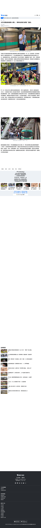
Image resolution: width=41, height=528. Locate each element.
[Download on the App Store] (17, 521)
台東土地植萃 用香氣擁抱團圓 (20, 173)
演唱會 (2, 168)
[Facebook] (15, 483)
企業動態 (2, 506)
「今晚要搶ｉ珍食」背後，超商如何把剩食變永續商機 (12, 17)
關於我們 (2, 488)
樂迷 (16, 168)
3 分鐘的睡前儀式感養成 (20, 175)
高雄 (13, 168)
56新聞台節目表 (3, 490)
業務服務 (2, 514)
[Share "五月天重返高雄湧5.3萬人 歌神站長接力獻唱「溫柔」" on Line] (37, 15)
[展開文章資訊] (39, 25)
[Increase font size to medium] (35, 15)
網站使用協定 (3, 498)
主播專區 (2, 508)
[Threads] (19, 483)
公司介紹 (2, 504)
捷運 (6, 168)
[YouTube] (23, 483)
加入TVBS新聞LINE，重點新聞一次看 (20, 192)
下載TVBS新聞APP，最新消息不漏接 (20, 191)
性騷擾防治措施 (3, 496)
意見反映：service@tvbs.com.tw (20, 479)
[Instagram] (21, 483)
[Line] (17, 483)
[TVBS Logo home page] (4, 15)
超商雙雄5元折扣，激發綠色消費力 (20, 179)
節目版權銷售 (3, 511)
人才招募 (2, 507)
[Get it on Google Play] (24, 521)
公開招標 (2, 513)
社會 (3, 20)
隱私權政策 (2, 495)
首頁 (1, 20)
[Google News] (25, 483)
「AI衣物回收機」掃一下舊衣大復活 (20, 181)
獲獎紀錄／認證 (3, 517)
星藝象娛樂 (2, 510)
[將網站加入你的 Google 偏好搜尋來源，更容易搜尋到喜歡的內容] (20, 195)
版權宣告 (2, 499)
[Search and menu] (39, 15)
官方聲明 (2, 515)
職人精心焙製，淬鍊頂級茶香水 (20, 174)
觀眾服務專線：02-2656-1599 (20, 480)
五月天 (9, 168)
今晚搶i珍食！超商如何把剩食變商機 (20, 180)
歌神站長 (19, 168)
